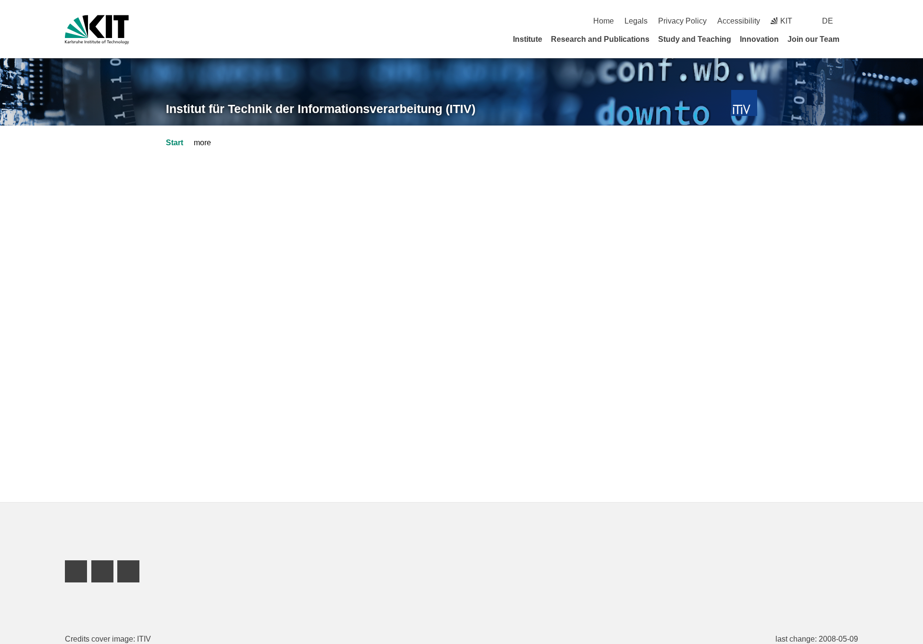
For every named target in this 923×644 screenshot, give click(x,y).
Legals (636, 21)
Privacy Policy (682, 21)
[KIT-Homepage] (97, 29)
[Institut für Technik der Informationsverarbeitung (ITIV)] (744, 103)
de (827, 21)
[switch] (854, 20)
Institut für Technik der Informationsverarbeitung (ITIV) (320, 108)
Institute (527, 39)
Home (603, 21)
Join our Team (813, 39)
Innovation (759, 39)
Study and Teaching (694, 39)
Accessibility (738, 21)
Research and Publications (600, 39)
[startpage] (854, 39)
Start (174, 143)
